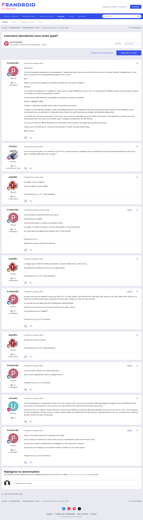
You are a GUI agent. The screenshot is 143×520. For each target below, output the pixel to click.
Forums (5, 22)
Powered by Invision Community (71, 517)
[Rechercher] (138, 16)
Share (118, 43)
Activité (71, 16)
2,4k (14, 196)
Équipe (14, 22)
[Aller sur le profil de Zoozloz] (13, 154)
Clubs (40, 22)
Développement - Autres (37, 45)
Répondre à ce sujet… (24, 483)
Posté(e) (33, 63)
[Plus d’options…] (137, 63)
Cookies (93, 514)
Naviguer (61, 16)
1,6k (14, 166)
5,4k (14, 83)
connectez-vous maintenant (78, 474)
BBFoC (36, 194)
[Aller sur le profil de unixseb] (13, 406)
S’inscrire (135, 7)
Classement (82, 16)
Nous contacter (82, 514)
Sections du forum (46, 16)
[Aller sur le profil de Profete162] (6, 43)
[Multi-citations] (25, 137)
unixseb (13, 398)
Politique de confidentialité (65, 514)
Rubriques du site (28, 16)
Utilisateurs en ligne (27, 22)
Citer (31, 137)
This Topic (129, 16)
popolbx (13, 177)
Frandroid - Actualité (11, 16)
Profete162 (17, 42)
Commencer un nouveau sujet (102, 53)
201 (14, 418)
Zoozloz (13, 146)
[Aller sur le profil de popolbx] (13, 185)
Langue (49, 514)
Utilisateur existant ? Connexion (114, 7)
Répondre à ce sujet (129, 53)
